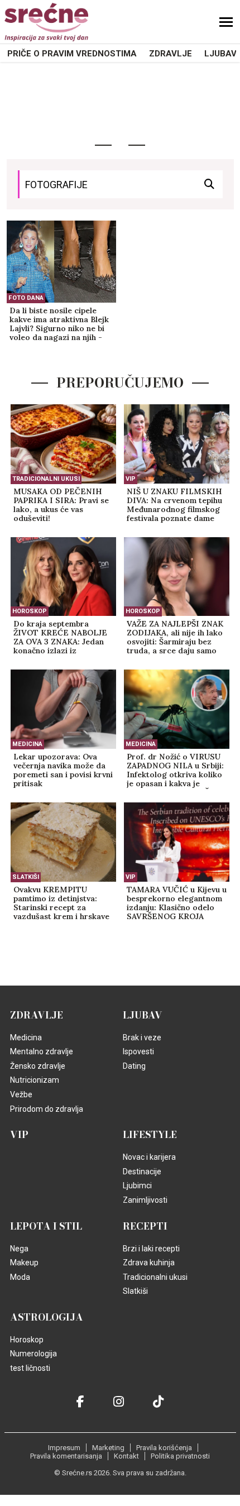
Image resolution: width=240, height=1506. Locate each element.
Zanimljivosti (145, 1200)
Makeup (24, 1262)
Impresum (64, 1447)
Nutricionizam (34, 1079)
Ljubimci (137, 1185)
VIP (131, 479)
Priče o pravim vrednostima (72, 54)
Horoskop (29, 611)
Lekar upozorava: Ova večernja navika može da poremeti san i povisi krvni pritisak (63, 770)
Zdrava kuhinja (149, 1262)
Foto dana (26, 298)
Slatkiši (25, 877)
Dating (134, 1066)
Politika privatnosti (180, 1456)
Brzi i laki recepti (151, 1248)
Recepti (145, 1226)
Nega (19, 1248)
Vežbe (21, 1094)
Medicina (27, 744)
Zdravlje (170, 54)
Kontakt (126, 1456)
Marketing (108, 1447)
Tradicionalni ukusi (46, 479)
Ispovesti (138, 1051)
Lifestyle (150, 1134)
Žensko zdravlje (37, 1066)
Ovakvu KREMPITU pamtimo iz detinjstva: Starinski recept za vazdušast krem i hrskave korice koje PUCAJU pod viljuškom (61, 903)
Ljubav (220, 54)
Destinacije (142, 1171)
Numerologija (33, 1353)
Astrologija (46, 1317)
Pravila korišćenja (164, 1447)
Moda (20, 1277)
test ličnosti (30, 1368)
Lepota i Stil (46, 1226)
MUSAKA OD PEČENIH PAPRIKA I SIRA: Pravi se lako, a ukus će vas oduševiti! (61, 505)
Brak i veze (142, 1037)
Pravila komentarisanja (66, 1456)
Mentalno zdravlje (41, 1051)
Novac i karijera (149, 1157)
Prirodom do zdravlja (46, 1109)
